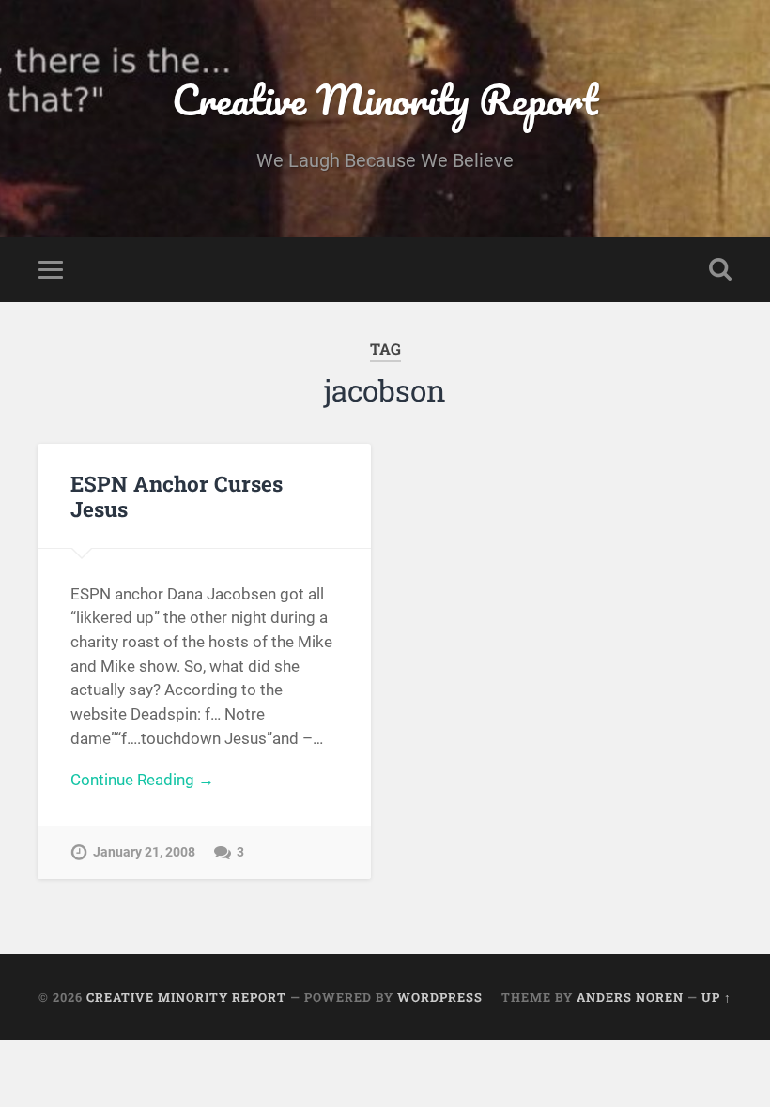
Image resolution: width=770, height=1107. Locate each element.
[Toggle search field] (720, 269)
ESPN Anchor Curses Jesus (176, 496)
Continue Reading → (142, 779)
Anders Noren (630, 997)
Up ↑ (716, 997)
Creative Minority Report (385, 99)
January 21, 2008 (144, 852)
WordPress (440, 997)
